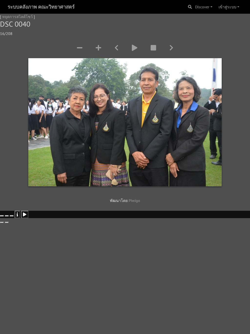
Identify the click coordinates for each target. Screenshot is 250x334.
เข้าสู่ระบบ (227, 6)
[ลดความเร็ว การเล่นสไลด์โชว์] (80, 48)
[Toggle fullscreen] (7, 216)
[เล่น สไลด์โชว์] (135, 48)
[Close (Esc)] (2, 216)
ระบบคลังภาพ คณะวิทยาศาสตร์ (41, 7)
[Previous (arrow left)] (2, 222)
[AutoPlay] (24, 214)
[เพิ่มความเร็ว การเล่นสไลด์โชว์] (99, 48)
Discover (202, 6)
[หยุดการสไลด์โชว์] (154, 48)
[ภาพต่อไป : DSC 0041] (171, 48)
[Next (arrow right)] (7, 222)
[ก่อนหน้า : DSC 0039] (116, 48)
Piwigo (134, 200)
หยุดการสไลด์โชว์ (17, 16)
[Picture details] (17, 214)
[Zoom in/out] (12, 216)
